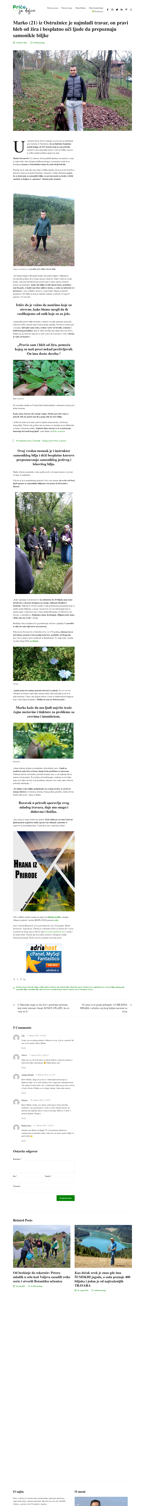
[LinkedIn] (121, 9)
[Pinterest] (126, 9)
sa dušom (34, 640)
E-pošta (48, 1176)
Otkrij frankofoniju (96, 8)
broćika (18, 987)
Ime (15, 1176)
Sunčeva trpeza (68, 989)
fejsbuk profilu (54, 917)
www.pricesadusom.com (55, 931)
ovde (56, 920)
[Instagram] (112, 9)
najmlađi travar (99, 987)
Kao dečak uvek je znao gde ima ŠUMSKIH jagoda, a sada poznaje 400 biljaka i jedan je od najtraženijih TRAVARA (102, 1279)
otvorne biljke (110, 987)
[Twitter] (117, 9)
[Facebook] (107, 9)
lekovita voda (55, 987)
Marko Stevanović (76, 987)
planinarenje (120, 987)
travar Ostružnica (81, 989)
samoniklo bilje (33, 989)
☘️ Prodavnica (97, 11)
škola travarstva (45, 989)
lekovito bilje (64, 987)
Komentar (17, 1159)
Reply (24, 1048)
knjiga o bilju (39, 987)
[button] (131, 9)
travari (90, 989)
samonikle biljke (21, 989)
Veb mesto (16, 1186)
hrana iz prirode (28, 987)
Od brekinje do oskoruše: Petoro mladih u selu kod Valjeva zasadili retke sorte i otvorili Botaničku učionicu (41, 1277)
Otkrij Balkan (80, 8)
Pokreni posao (52, 8)
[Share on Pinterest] (21, 980)
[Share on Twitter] (18, 980)
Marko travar (88, 987)
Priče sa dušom (59, 431)
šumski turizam (56, 989)
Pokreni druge (66, 8)
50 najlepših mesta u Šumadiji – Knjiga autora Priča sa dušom (41, 440)
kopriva (47, 987)
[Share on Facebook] (14, 980)
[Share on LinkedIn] (25, 980)
